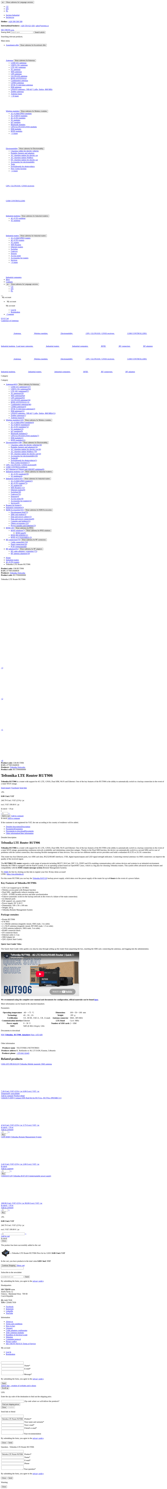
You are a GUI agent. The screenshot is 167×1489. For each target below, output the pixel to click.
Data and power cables (21, 517)
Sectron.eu (10, 17)
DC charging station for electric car (24, 160)
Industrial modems (13, 216)
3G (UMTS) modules (19, 116)
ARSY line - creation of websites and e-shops (18, 1386)
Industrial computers (14, 277)
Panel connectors (19, 544)
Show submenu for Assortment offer (33, 45)
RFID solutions (18, 530)
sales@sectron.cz (42, 26)
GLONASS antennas (19, 76)
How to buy (10, 1326)
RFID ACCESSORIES (21, 537)
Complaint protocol (13, 1339)
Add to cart (6, 816)
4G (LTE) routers (17, 240)
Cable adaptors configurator (16, 1330)
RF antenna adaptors (20, 553)
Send (27, 1277)
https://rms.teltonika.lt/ (15, 874)
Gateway (14, 251)
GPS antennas (16, 74)
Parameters (14, 829)
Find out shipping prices (10, 1404)
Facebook (15, 788)
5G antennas (15, 69)
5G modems (15, 220)
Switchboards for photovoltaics (23, 166)
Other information (19, 833)
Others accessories (20, 523)
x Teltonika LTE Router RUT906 (30, 1253)
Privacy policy (11, 1341)
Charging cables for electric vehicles (25, 151)
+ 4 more (14, 133)
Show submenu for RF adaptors (31, 549)
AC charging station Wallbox (22, 158)
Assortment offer (12, 45)
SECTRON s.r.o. (7, 30)
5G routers (15, 242)
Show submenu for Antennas (25, 60)
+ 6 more (14, 262)
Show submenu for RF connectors (34, 540)
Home (8, 558)
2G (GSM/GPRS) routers (20, 238)
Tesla (13, 164)
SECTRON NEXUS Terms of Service (21, 1344)
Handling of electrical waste (16, 1335)
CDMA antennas (17, 83)
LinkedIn (9, 1311)
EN (7, 9)
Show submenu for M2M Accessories (38, 510)
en (3, 2)
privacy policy (38, 1281)
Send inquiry (6, 788)
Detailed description (18, 827)
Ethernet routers (17, 247)
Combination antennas (19, 81)
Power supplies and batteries (23, 526)
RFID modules (16, 131)
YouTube (9, 1313)
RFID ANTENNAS (19, 78)
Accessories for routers (19, 258)
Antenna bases (16, 94)
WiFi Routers (16, 245)
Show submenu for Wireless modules (34, 111)
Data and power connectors (22, 519)
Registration (15, 312)
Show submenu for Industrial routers (33, 236)
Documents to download (20, 831)
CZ (7, 7)
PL (7, 11)
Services (14, 260)
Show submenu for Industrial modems (35, 216)
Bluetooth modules (18, 125)
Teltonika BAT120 (40, 878)
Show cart (21, 1265)
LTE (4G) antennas (18, 67)
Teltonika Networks (17, 573)
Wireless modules (12, 111)
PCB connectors (19, 546)
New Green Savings (18, 169)
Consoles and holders (20, 521)
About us (9, 1322)
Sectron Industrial (12, 15)
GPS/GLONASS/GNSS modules (24, 127)
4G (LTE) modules (18, 118)
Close (4, 1241)
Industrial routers (12, 236)
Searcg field (5, 32)
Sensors (14, 254)
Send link (23, 788)
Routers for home (14, 505)
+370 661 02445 (23, 1053)
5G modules (15, 120)
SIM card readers (18, 514)
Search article (40, 32)
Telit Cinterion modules (15, 1333)
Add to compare (17, 816)
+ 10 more (15, 96)
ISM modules (16, 129)
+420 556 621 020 (27, 26)
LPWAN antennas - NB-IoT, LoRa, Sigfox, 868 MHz (31, 89)
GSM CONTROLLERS (15, 201)
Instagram (9, 1309)
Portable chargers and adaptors (22, 153)
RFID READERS (19, 535)
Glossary (9, 1328)
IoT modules (16, 122)
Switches (14, 249)
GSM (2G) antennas (18, 63)
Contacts (9, 282)
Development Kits (19, 512)
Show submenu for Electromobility (31, 149)
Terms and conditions (14, 1324)
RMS (6, 872)
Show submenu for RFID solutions (38, 531)
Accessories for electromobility (23, 162)
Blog (8, 280)
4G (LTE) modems (18, 218)
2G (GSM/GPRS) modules (21, 114)
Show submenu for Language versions (19, 2)
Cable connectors (19, 542)
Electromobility (12, 148)
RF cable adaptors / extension (24, 551)
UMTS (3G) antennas (19, 65)
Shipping (9, 1337)
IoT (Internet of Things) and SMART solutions (25, 469)
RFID (10, 528)
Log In (13, 310)
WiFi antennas (16, 72)
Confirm (11, 1407)
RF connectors (13, 540)
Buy (3, 1135)
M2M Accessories (15, 510)
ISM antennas (16, 87)
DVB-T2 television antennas (22, 85)
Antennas (9, 60)
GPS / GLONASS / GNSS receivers (20, 186)
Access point (16, 256)
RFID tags (21, 533)
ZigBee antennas (17, 92)
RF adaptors (12, 549)
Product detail (19, 1096)
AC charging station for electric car (24, 155)
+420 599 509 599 (15, 21)
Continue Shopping (8, 1265)
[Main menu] (2, 295)
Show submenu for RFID (24, 528)
